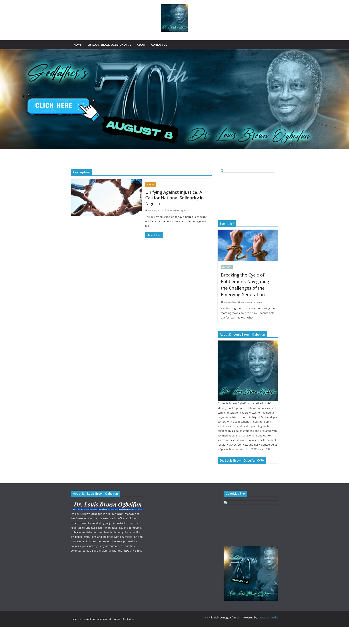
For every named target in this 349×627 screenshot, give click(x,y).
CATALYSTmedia (268, 617)
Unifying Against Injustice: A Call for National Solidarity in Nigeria (174, 197)
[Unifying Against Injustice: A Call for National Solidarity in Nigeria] (106, 197)
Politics (150, 184)
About (141, 44)
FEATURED (226, 267)
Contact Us (159, 44)
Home (78, 44)
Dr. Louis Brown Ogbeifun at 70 (109, 44)
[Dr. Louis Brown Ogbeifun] (248, 342)
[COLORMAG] (107, 503)
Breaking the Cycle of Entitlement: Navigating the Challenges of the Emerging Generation (245, 284)
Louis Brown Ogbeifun (178, 210)
